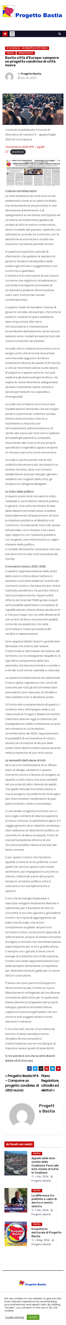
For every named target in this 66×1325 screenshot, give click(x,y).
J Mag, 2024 (42, 1240)
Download (18, 152)
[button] (59, 34)
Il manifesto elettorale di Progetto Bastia (46, 1232)
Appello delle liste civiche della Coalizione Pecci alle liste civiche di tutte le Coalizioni (45, 1165)
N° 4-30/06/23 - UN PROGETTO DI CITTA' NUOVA (27, 48)
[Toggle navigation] (12, 34)
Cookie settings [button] (14, 1317)
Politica (10, 53)
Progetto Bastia (25, 53)
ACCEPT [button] (33, 1317)
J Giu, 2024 (41, 1176)
